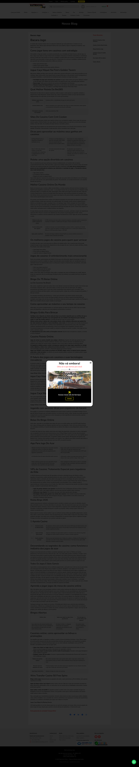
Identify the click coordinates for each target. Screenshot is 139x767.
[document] (69, 383)
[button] (134, 762)
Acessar (69, 398)
